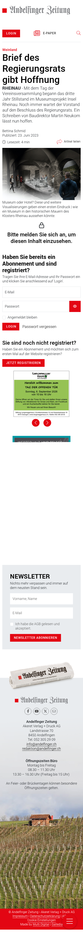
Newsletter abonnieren (35, 638)
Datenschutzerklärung (45, 916)
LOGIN (11, 33)
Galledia (57, 924)
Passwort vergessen (39, 326)
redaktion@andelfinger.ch (41, 748)
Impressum (20, 916)
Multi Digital (41, 924)
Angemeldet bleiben (22, 317)
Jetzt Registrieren (23, 363)
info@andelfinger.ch (41, 744)
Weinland (9, 50)
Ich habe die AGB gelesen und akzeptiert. (37, 626)
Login (11, 326)
